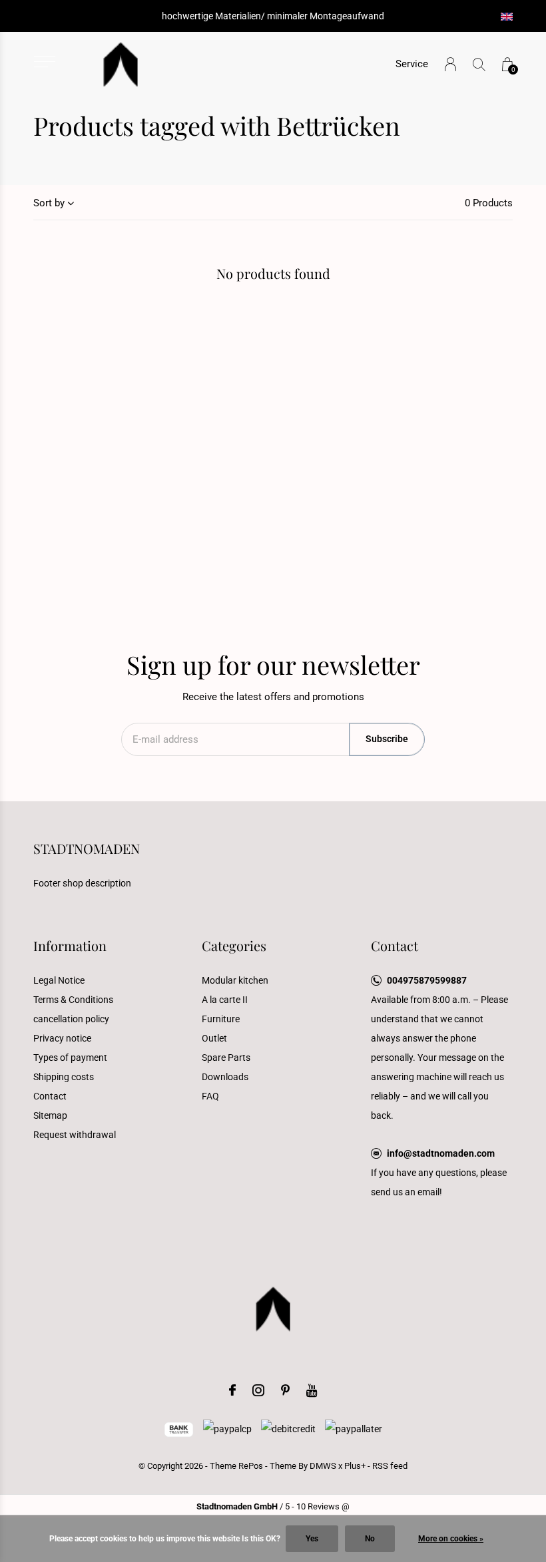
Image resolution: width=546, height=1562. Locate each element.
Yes (312, 1538)
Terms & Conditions (73, 999)
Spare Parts (226, 1057)
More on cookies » (450, 1538)
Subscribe (387, 738)
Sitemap (50, 1115)
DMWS (323, 1466)
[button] (44, 61)
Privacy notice (62, 1038)
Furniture (221, 1019)
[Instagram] (258, 1390)
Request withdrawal (74, 1134)
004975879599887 (427, 980)
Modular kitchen (235, 980)
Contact (50, 1096)
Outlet (214, 1038)
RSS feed (390, 1466)
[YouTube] (312, 1390)
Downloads (225, 1077)
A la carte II (225, 999)
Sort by (49, 203)
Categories (234, 945)
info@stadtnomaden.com (441, 1153)
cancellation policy (71, 1019)
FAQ (210, 1096)
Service (412, 64)
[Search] (479, 64)
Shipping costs (63, 1077)
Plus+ (355, 1466)
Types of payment (70, 1057)
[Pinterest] (285, 1390)
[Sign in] (450, 64)
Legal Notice (59, 980)
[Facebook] (232, 1390)
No (370, 1538)
